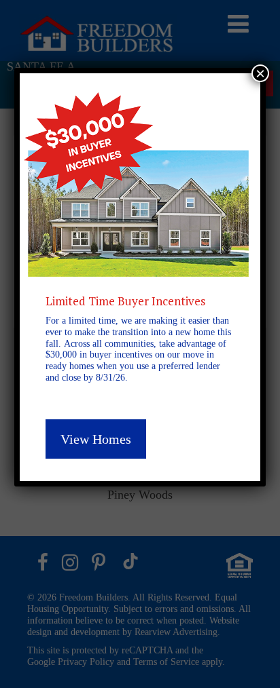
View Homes (95, 439)
